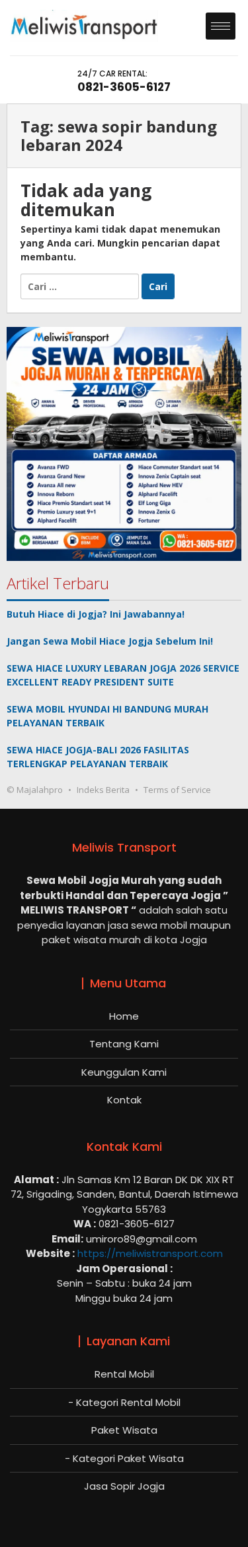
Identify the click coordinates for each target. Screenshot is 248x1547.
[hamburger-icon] (220, 26)
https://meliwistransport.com (150, 1253)
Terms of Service (177, 790)
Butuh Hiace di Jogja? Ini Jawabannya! (96, 614)
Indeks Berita (103, 790)
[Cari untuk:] (81, 285)
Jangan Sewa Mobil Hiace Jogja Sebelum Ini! (110, 641)
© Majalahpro (35, 790)
